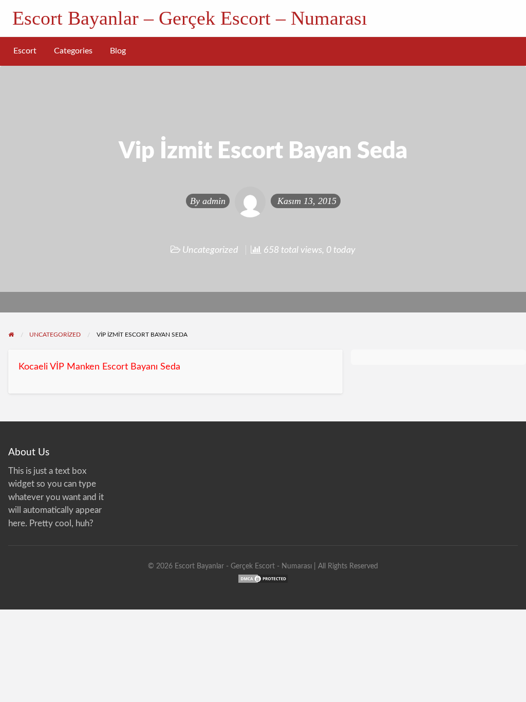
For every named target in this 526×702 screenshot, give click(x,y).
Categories (73, 51)
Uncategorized (210, 250)
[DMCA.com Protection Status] (263, 578)
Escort (24, 51)
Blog (118, 51)
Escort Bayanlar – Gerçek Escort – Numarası (189, 18)
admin (214, 201)
